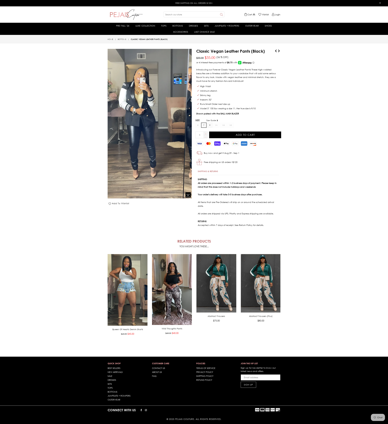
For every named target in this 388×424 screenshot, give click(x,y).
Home (110, 39)
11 (216, 125)
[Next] (278, 50)
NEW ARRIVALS (115, 372)
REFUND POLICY (204, 379)
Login (277, 14)
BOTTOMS (177, 25)
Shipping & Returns (208, 171)
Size (206, 120)
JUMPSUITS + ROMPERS (227, 25)
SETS (206, 25)
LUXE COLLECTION (145, 25)
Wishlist (265, 14)
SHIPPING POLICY (204, 376)
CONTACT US (158, 368)
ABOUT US (157, 372)
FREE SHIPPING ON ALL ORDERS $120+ (194, 3)
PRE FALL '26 (122, 25)
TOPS (163, 25)
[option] (125, 297)
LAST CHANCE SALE (204, 31)
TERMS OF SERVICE (205, 368)
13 (223, 125)
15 (230, 125)
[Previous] (275, 50)
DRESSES (193, 25)
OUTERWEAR (252, 25)
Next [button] (283, 295)
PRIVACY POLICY (204, 372)
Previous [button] (104, 295)
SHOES (268, 25)
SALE (110, 376)
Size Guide (211, 120)
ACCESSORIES (180, 31)
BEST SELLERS (114, 368)
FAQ (154, 376)
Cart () (251, 14)
